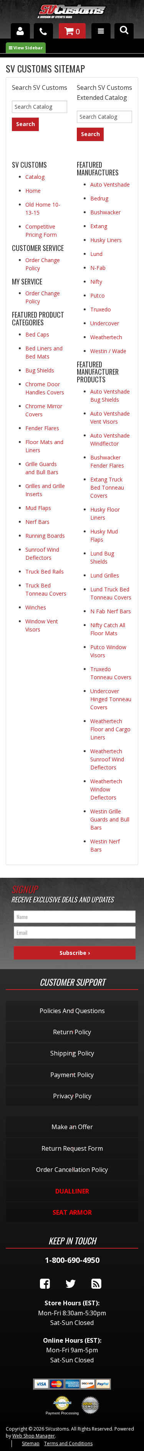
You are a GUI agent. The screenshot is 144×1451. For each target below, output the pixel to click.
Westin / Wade (108, 351)
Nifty (96, 281)
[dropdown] (101, 31)
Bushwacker (105, 212)
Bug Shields (39, 370)
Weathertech (106, 337)
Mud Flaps (38, 508)
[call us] (43, 31)
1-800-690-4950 (72, 1260)
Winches (35, 607)
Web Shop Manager (33, 1435)
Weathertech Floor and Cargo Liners (110, 729)
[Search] (124, 31)
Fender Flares (42, 428)
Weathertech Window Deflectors (106, 789)
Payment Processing (62, 1413)
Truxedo (100, 309)
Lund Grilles (104, 575)
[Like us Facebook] (45, 1284)
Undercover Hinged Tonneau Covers (110, 699)
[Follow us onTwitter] (70, 1284)
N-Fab (98, 267)
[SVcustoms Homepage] (72, 15)
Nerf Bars (37, 521)
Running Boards (45, 535)
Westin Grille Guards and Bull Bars (109, 819)
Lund (96, 254)
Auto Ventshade (110, 184)
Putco (97, 295)
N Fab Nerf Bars (110, 611)
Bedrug (99, 198)
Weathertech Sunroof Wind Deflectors (107, 759)
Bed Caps (37, 334)
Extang (98, 226)
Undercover (104, 323)
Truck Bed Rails (44, 571)
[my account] (20, 31)
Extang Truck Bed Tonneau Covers (107, 487)
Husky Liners (106, 240)
